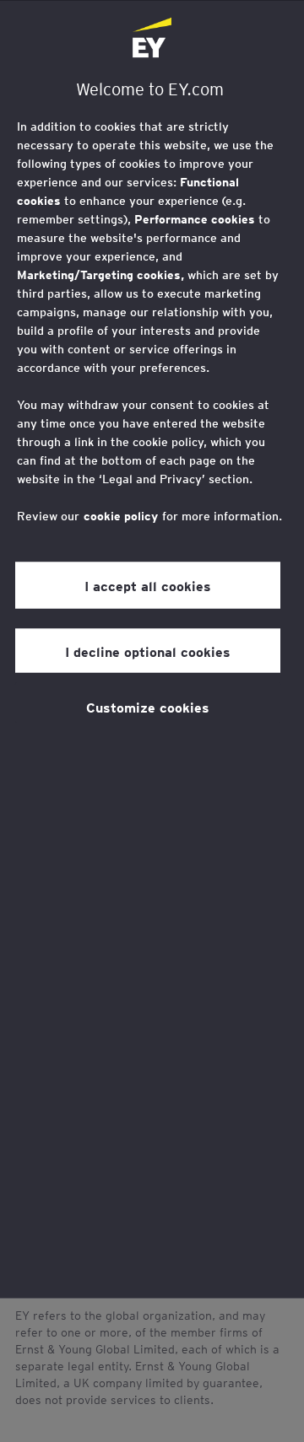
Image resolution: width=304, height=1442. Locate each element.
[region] (152, 649)
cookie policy (121, 515)
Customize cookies (147, 706)
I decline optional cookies (148, 650)
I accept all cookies (147, 585)
